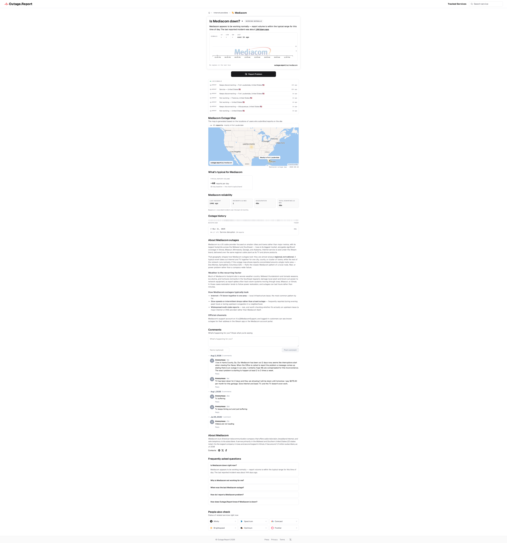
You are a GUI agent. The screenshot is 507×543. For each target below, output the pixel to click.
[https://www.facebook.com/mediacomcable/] (226, 450)
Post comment (290, 350)
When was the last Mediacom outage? (227, 487)
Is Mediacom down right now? (223, 465)
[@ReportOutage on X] (290, 540)
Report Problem (255, 74)
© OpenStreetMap (293, 164)
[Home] (209, 12)
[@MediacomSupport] (222, 450)
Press (266, 539)
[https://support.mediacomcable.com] (219, 450)
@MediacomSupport (247, 318)
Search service (481, 4)
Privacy (274, 539)
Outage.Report (20, 4)
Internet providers (221, 13)
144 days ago (262, 29)
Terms (282, 539)
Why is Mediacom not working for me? (227, 480)
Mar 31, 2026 (217, 229)
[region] (253, 146)
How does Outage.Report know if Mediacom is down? (233, 502)
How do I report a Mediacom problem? (227, 494)
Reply (217, 374)
